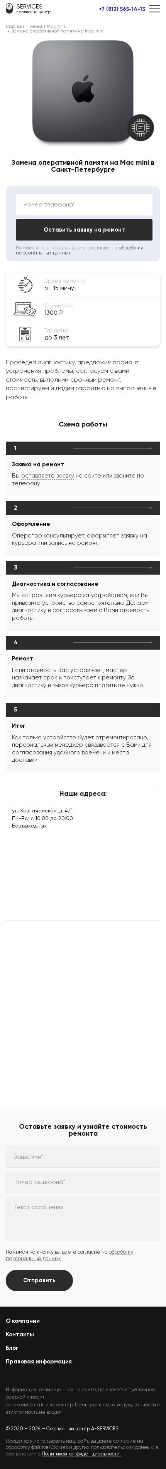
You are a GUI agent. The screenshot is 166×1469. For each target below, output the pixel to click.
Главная (15, 26)
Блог (12, 1347)
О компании (23, 1320)
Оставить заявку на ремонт (84, 229)
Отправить (39, 1280)
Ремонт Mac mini (47, 26)
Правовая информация (39, 1361)
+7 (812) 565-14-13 (122, 9)
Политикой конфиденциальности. (81, 1454)
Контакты (20, 1334)
